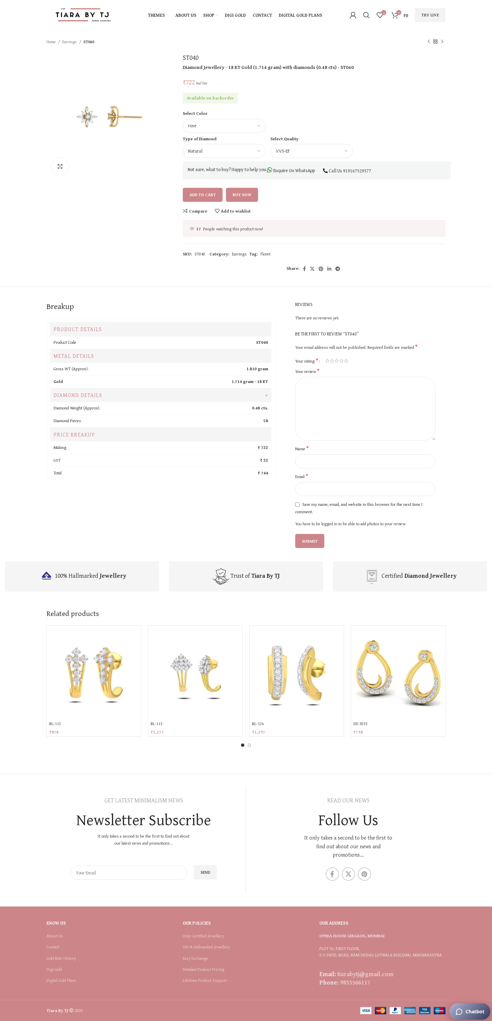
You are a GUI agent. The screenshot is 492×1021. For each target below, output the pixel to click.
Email (301, 476)
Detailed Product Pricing (203, 969)
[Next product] (442, 41)
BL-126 (258, 723)
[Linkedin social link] (329, 268)
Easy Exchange (195, 958)
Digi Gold (54, 969)
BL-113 (156, 723)
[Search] (366, 15)
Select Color (195, 113)
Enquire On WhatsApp (293, 170)
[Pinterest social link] (321, 268)
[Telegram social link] (337, 268)
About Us (55, 936)
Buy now (242, 194)
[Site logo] (83, 14)
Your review (307, 371)
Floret (265, 254)
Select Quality (284, 139)
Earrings (70, 41)
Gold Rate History (61, 958)
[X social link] (312, 268)
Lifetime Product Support (205, 980)
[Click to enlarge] (60, 166)
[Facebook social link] (304, 268)
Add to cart (202, 194)
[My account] (353, 15)
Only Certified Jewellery (203, 936)
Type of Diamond (200, 139)
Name (302, 449)
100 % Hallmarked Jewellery (206, 947)
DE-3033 (360, 723)
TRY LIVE (430, 15)
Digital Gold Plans (61, 980)
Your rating (306, 360)
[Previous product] (428, 41)
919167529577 (357, 170)
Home (52, 41)
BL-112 (55, 723)
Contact (53, 947)
